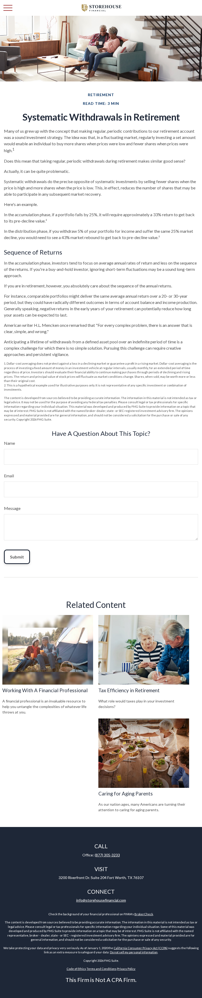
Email (9, 475)
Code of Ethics (76, 968)
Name (9, 443)
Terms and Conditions (102, 968)
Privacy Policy (126, 968)
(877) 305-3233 (107, 855)
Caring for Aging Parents (125, 794)
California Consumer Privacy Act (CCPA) (141, 948)
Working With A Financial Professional (45, 690)
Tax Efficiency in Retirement (129, 690)
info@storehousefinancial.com (101, 900)
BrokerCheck (143, 914)
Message (12, 508)
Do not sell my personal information (134, 952)
